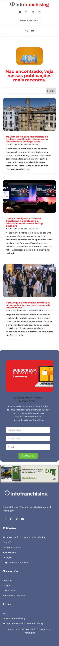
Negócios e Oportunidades (22, 144)
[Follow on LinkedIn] (33, 12)
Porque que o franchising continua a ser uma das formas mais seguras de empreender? (28, 305)
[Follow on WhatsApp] (40, 12)
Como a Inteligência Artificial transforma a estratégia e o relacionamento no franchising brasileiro (24, 222)
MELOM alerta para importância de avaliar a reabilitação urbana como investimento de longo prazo (27, 139)
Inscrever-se (28, 455)
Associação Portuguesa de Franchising (29, 310)
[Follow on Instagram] (19, 12)
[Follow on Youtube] (22, 519)
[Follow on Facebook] (26, 12)
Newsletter (30, 20)
